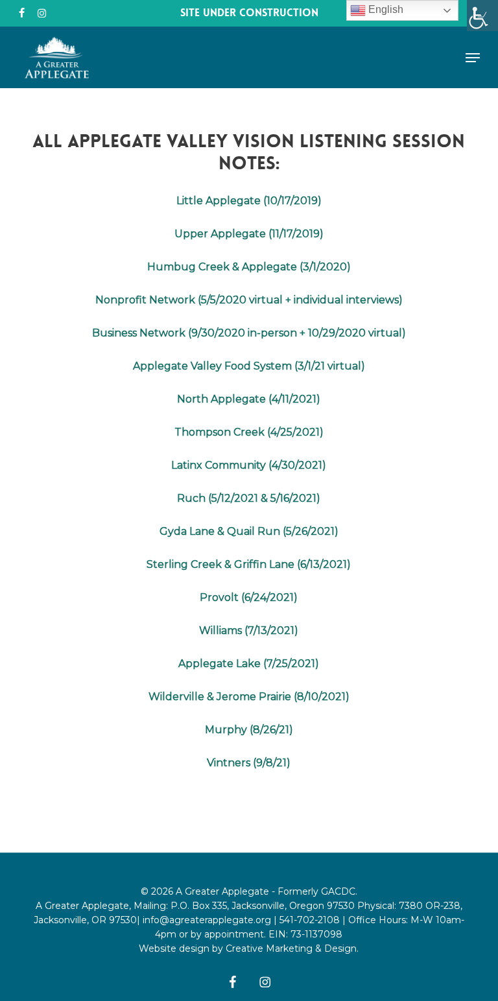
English (384, 9)
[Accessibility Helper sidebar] (482, 15)
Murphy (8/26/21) (249, 730)
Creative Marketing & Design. (292, 948)
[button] (473, 57)
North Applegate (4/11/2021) (248, 399)
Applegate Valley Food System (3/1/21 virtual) (249, 366)
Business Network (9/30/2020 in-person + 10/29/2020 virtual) (249, 333)
